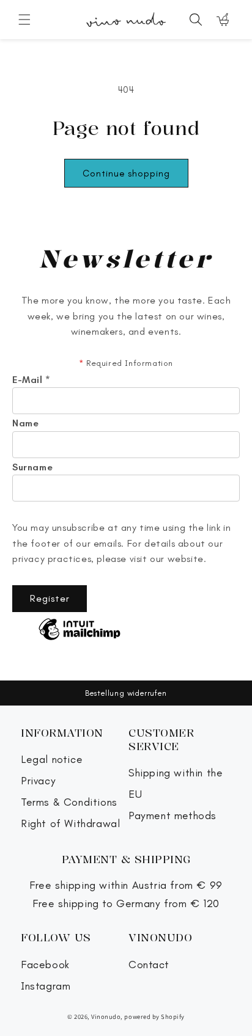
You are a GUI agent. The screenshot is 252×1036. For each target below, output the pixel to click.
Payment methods (172, 815)
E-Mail (31, 379)
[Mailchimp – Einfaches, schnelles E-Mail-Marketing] (79, 630)
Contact (148, 964)
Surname (32, 467)
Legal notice (52, 759)
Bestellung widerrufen (126, 693)
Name (25, 423)
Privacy (38, 781)
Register (50, 598)
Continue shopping (126, 173)
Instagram (45, 986)
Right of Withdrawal (70, 823)
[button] (24, 19)
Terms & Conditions (69, 802)
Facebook (45, 964)
